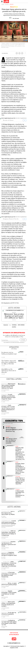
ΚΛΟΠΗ (14, 327)
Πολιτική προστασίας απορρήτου (17, 646)
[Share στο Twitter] (26, 120)
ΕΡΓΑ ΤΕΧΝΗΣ (21, 325)
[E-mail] (22, 53)
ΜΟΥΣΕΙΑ (14, 325)
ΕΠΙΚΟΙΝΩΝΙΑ (14, 634)
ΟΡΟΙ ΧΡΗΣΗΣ (6, 342)
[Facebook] (24, 40)
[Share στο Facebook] (23, 120)
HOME (2, 4)
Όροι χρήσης (6, 646)
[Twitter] (26, 40)
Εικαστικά (11, 4)
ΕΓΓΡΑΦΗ (23, 339)
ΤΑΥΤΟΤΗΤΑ (14, 633)
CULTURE (7, 4)
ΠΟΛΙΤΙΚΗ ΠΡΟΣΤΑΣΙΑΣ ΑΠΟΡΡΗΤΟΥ (17, 342)
